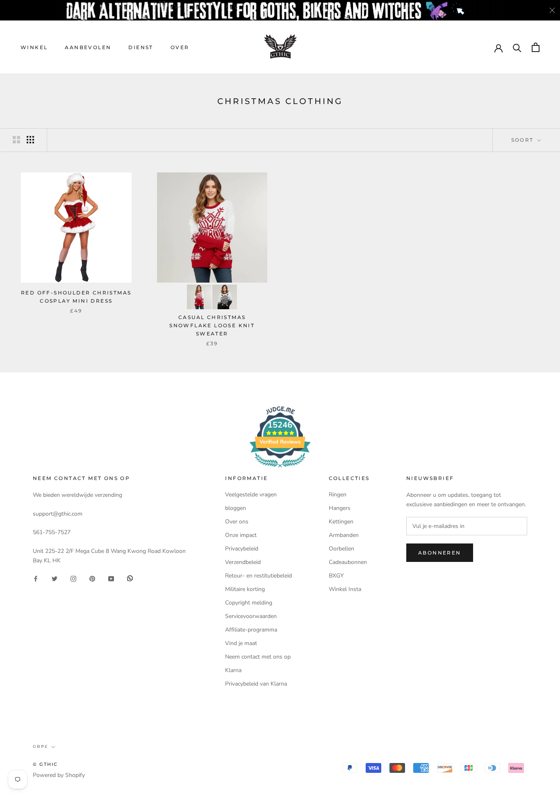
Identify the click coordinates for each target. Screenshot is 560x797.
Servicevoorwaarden (251, 616)
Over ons (236, 521)
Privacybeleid (241, 548)
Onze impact (241, 535)
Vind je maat (241, 643)
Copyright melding (248, 603)
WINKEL (34, 47)
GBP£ (40, 746)
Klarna (233, 670)
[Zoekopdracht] (517, 47)
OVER (180, 47)
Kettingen (341, 521)
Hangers (340, 508)
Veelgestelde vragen (251, 494)
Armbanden (344, 535)
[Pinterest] (92, 578)
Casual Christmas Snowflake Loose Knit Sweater (212, 325)
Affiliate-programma (251, 630)
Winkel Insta (345, 589)
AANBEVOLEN (88, 47)
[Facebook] (36, 578)
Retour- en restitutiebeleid (258, 576)
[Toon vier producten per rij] (30, 139)
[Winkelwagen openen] (536, 47)
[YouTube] (111, 578)
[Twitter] (54, 578)
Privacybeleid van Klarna (256, 684)
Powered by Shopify (59, 775)
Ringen (337, 494)
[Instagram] (73, 578)
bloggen (235, 508)
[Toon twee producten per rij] (16, 139)
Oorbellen (341, 548)
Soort (523, 140)
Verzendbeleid (243, 562)
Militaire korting (245, 589)
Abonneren (439, 553)
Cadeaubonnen (348, 562)
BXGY (336, 576)
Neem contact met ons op (258, 657)
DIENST (140, 47)
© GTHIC (45, 764)
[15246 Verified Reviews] (280, 469)
